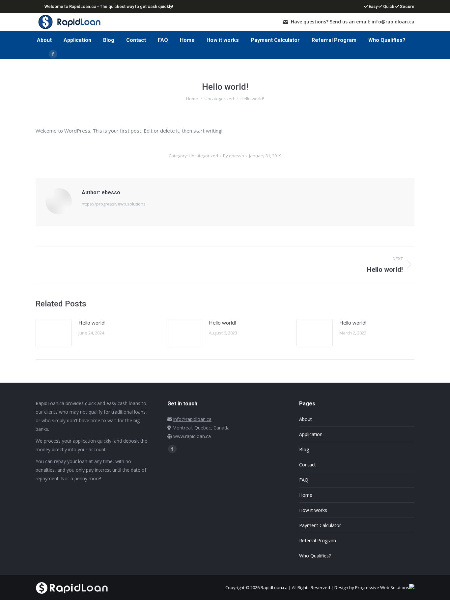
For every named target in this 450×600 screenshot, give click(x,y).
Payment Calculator (320, 525)
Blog (304, 449)
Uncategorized (203, 156)
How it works (313, 510)
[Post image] (54, 333)
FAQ (303, 480)
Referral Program (317, 540)
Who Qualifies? (315, 556)
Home (305, 495)
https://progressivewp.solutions (114, 204)
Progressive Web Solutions (382, 587)
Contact (307, 464)
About (305, 419)
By (233, 156)
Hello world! (91, 322)
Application (311, 434)
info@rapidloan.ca (192, 419)
